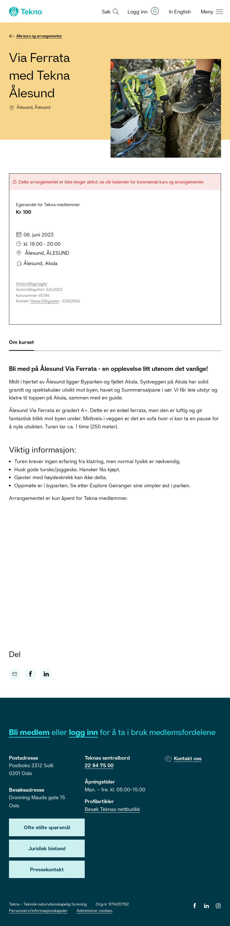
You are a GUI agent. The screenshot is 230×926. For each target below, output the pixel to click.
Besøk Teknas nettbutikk (112, 809)
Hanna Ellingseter (44, 301)
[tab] (21, 344)
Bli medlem (29, 732)
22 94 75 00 (99, 765)
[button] (110, 11)
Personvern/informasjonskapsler (38, 910)
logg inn (83, 732)
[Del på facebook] (30, 674)
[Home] (24, 11)
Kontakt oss (187, 758)
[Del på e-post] (14, 674)
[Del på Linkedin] (46, 674)
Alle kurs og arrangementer (39, 36)
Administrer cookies (94, 910)
